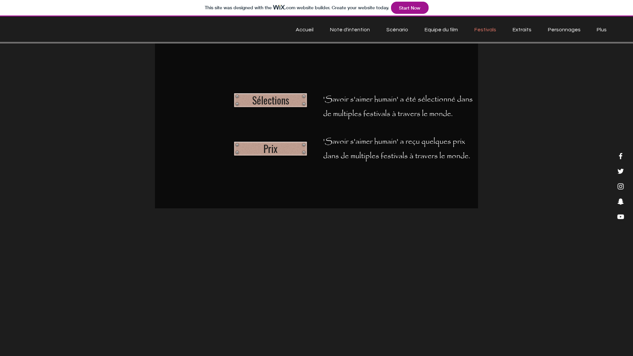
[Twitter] (621, 171)
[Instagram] (621, 186)
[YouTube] (621, 217)
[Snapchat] (621, 201)
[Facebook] (621, 156)
